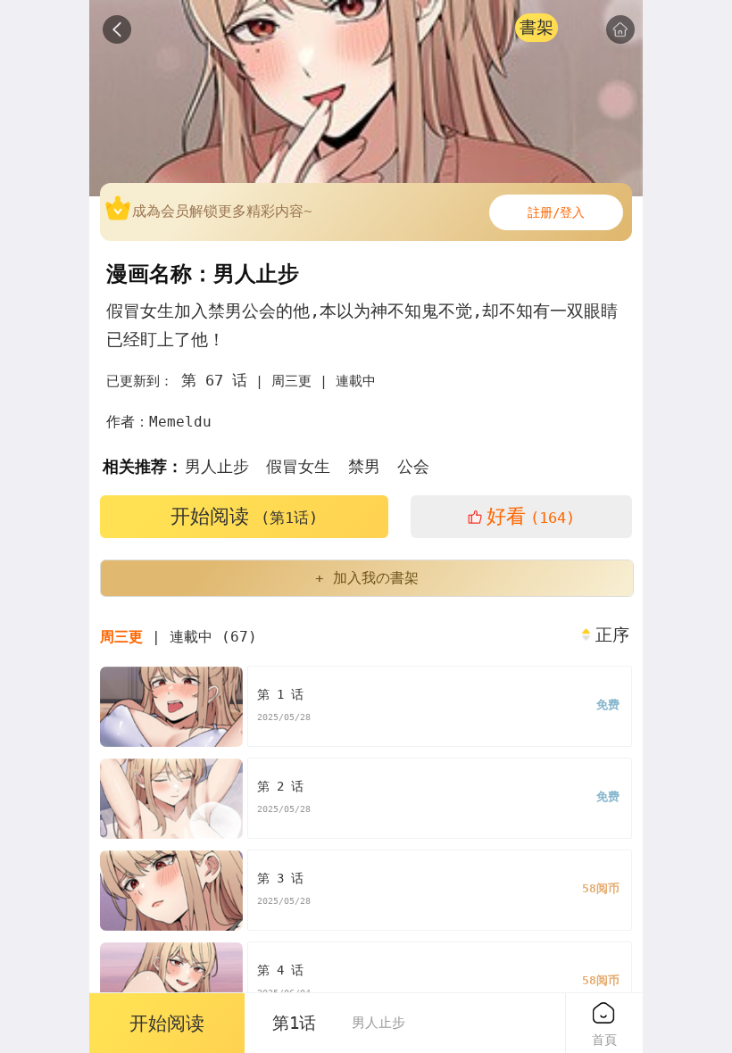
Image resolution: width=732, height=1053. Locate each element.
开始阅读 (244, 516)
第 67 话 (214, 380)
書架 (536, 27)
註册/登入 (556, 212)
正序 (612, 635)
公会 (413, 466)
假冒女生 (298, 466)
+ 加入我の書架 (367, 577)
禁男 (364, 466)
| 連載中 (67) (178, 636)
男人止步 (217, 466)
